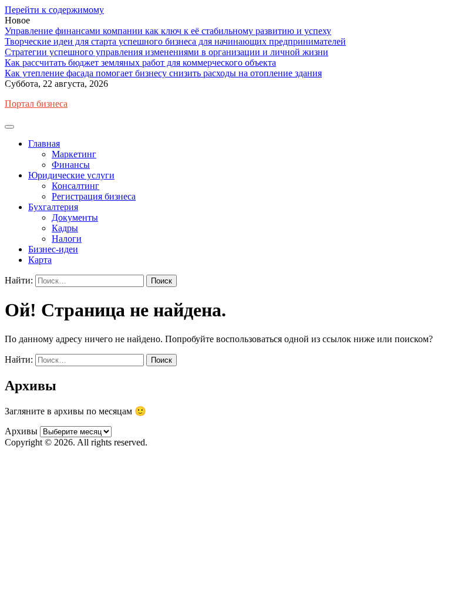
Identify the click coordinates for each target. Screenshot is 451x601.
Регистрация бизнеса (94, 196)
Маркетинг (74, 154)
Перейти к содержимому (54, 10)
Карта (40, 260)
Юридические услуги (71, 175)
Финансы (71, 165)
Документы (75, 217)
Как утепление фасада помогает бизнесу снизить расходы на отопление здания (163, 73)
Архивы (21, 431)
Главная (44, 143)
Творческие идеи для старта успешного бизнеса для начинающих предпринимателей (175, 41)
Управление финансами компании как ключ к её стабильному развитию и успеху (168, 31)
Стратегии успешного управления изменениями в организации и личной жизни (166, 52)
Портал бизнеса (36, 104)
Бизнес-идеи (53, 249)
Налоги (67, 239)
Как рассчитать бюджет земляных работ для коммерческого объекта (140, 62)
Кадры (65, 228)
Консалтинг (75, 186)
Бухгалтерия (53, 207)
